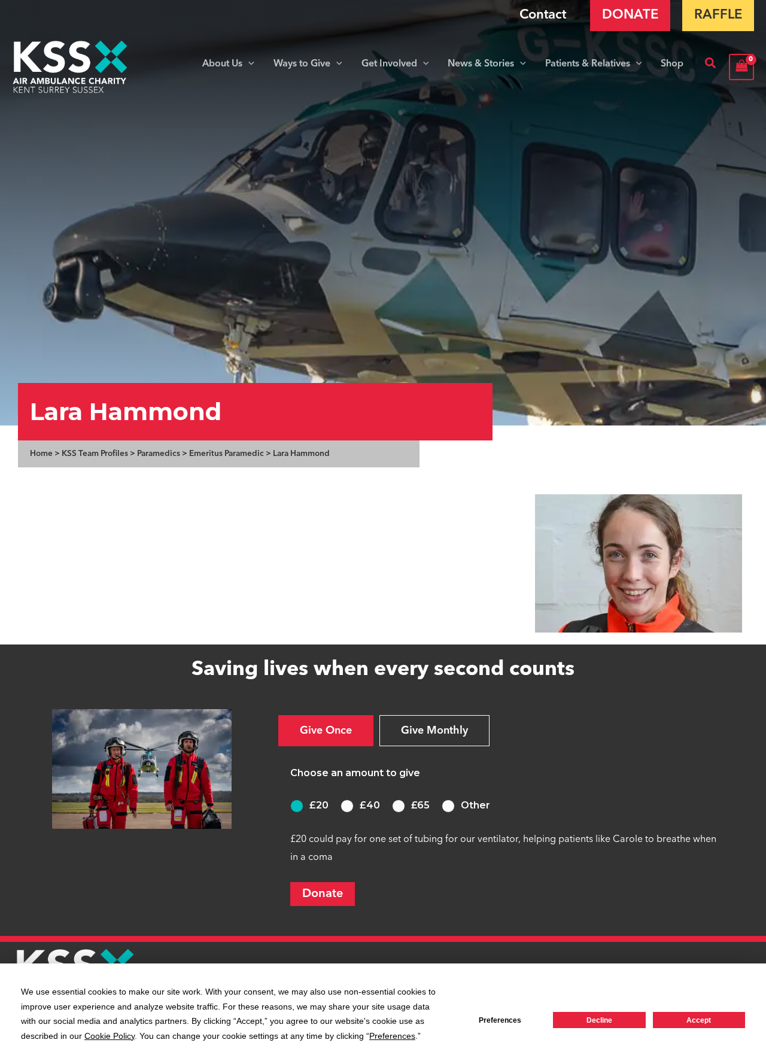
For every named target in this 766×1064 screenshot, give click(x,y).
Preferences (500, 1020)
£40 (370, 805)
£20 (319, 805)
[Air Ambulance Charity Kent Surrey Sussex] (70, 67)
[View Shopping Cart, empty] (741, 67)
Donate (322, 894)
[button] (248, 64)
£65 (420, 805)
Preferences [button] (392, 1036)
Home (41, 454)
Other (475, 805)
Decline (599, 1020)
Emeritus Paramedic (226, 454)
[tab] (325, 730)
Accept (698, 1020)
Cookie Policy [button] (109, 1036)
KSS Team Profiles (95, 454)
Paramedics (158, 454)
